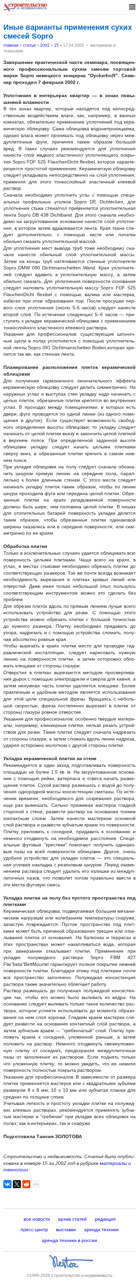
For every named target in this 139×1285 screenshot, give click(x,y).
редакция (105, 1219)
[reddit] (26, 1184)
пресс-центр (34, 1229)
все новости (37, 1219)
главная (11, 45)
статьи (29, 45)
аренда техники (101, 1229)
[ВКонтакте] (7, 1184)
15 (56, 45)
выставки (66, 1229)
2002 (45, 45)
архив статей (72, 1219)
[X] (17, 1184)
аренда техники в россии (69, 1240)
